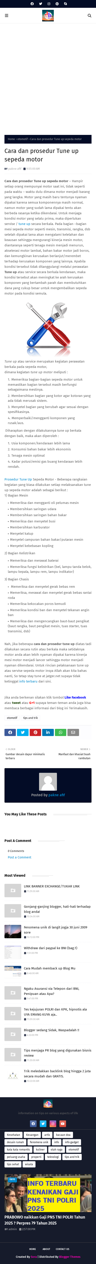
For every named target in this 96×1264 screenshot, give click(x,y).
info (56, 1142)
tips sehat (13, 1164)
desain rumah (15, 1142)
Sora (34, 1256)
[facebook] (32, 4)
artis (47, 1134)
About (46, 1249)
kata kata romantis (18, 1149)
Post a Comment (19, 857)
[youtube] (62, 1123)
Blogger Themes (69, 1256)
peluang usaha (16, 1157)
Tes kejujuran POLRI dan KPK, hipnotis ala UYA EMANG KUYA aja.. (55, 1012)
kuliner (40, 1149)
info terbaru (28, 681)
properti (36, 1157)
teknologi (53, 1157)
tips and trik (30, 718)
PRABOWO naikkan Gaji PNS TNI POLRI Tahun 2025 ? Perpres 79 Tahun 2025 (44, 1220)
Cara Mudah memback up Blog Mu (49, 968)
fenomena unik (39, 1142)
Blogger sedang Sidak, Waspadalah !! (51, 1030)
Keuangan (32, 1134)
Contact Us (62, 1249)
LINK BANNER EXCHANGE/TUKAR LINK (52, 886)
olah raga (57, 1149)
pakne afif (14, 168)
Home (11, 139)
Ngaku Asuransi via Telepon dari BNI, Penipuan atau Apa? (51, 991)
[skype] (65, 4)
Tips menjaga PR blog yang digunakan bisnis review (57, 1053)
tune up (24, 224)
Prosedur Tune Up (18, 479)
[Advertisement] (48, 78)
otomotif (22, 139)
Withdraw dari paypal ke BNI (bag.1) (50, 948)
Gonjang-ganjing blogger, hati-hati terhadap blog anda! (57, 909)
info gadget (72, 1142)
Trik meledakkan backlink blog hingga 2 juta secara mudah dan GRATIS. (57, 1073)
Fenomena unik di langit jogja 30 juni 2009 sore (55, 929)
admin (12, 1229)
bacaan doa (63, 1134)
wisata (29, 1164)
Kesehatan (13, 1134)
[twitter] (40, 4)
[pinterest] (57, 4)
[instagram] (48, 4)
